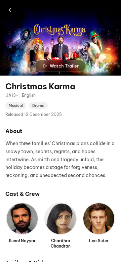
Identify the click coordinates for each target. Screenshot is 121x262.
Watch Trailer (64, 66)
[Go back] (10, 10)
